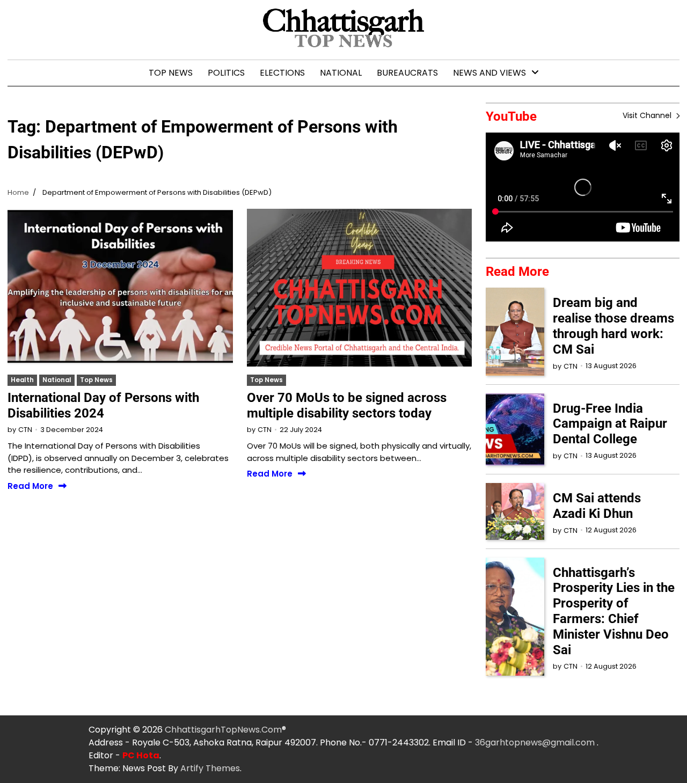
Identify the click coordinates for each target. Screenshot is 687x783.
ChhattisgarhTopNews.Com (223, 729)
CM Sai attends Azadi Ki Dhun (597, 506)
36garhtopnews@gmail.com (536, 742)
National (341, 73)
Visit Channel (648, 115)
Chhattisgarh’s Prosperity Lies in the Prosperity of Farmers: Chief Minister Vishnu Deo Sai (614, 611)
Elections (282, 73)
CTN (25, 429)
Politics (226, 73)
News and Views (489, 73)
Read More (30, 486)
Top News (171, 73)
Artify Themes (210, 768)
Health (22, 380)
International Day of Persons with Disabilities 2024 (103, 405)
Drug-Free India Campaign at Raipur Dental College (610, 424)
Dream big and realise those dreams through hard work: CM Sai (613, 325)
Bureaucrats (407, 73)
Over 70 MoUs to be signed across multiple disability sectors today (347, 405)
